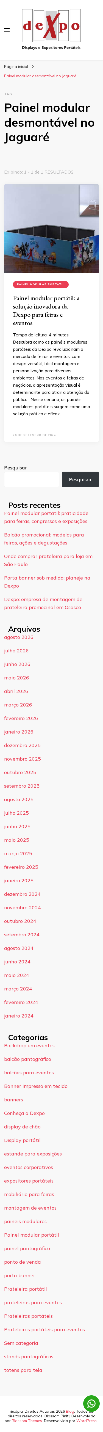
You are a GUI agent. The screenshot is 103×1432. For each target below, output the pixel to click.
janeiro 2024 (19, 1016)
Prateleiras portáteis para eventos (44, 1329)
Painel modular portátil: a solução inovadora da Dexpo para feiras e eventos (46, 310)
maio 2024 (16, 975)
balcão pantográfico (27, 1059)
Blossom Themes (27, 1420)
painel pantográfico (27, 1248)
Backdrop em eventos (29, 1045)
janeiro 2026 (19, 732)
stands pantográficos (28, 1356)
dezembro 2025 (22, 745)
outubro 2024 (20, 921)
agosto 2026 (19, 637)
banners (13, 1099)
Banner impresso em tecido (36, 1086)
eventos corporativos (28, 1167)
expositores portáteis (29, 1181)
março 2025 (18, 853)
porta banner (19, 1275)
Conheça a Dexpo (24, 1113)
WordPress (86, 1420)
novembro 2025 (22, 759)
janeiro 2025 (19, 880)
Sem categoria (21, 1343)
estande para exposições (33, 1154)
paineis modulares (25, 1221)
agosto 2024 (19, 948)
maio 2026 (16, 677)
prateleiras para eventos (33, 1302)
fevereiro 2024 (21, 1002)
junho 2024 (17, 961)
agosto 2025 (19, 799)
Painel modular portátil (41, 284)
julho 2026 (16, 650)
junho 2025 (17, 826)
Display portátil (22, 1140)
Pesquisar (15, 467)
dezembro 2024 (22, 894)
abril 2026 (16, 691)
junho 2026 (17, 664)
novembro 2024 (22, 907)
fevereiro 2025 (21, 867)
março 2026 (18, 705)
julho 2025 (16, 813)
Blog (70, 1411)
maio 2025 (16, 840)
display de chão (22, 1126)
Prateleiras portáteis (28, 1316)
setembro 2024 (22, 934)
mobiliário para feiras (29, 1194)
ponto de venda (22, 1262)
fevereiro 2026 (21, 718)
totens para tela (23, 1370)
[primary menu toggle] (7, 30)
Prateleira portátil (25, 1289)
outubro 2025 (20, 772)
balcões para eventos (29, 1072)
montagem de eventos (30, 1208)
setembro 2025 (22, 786)
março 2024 (18, 988)
